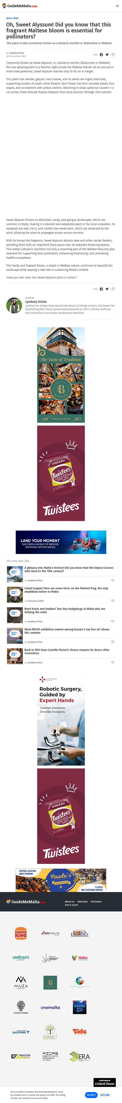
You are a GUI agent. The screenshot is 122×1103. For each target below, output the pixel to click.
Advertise (83, 901)
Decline (105, 1094)
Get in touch (71, 905)
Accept (91, 1094)
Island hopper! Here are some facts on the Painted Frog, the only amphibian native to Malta (66, 590)
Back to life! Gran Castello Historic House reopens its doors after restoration (66, 651)
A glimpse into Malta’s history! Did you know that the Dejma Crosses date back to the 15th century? (68, 569)
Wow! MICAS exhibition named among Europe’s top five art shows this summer (66, 631)
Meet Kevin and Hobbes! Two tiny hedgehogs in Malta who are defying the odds (64, 610)
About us (69, 901)
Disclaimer (96, 901)
